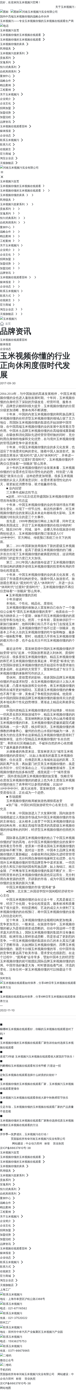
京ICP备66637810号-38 (15, 1148)
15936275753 (17, 1341)
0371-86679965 (19, 1350)
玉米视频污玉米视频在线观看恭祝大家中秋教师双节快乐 (34, 1097)
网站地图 (5, 1387)
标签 (47, 1143)
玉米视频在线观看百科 (13, 339)
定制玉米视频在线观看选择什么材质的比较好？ (28, 1074)
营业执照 (58, 1143)
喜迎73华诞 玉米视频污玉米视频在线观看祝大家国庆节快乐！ (37, 1056)
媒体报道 (5, 344)
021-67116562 (17, 1308)
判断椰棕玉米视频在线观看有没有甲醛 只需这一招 (30, 1065)
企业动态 (5, 349)
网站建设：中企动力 (24, 1143)
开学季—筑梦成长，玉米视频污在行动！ (24, 1134)
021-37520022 (17, 1318)
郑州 (39, 1143)
